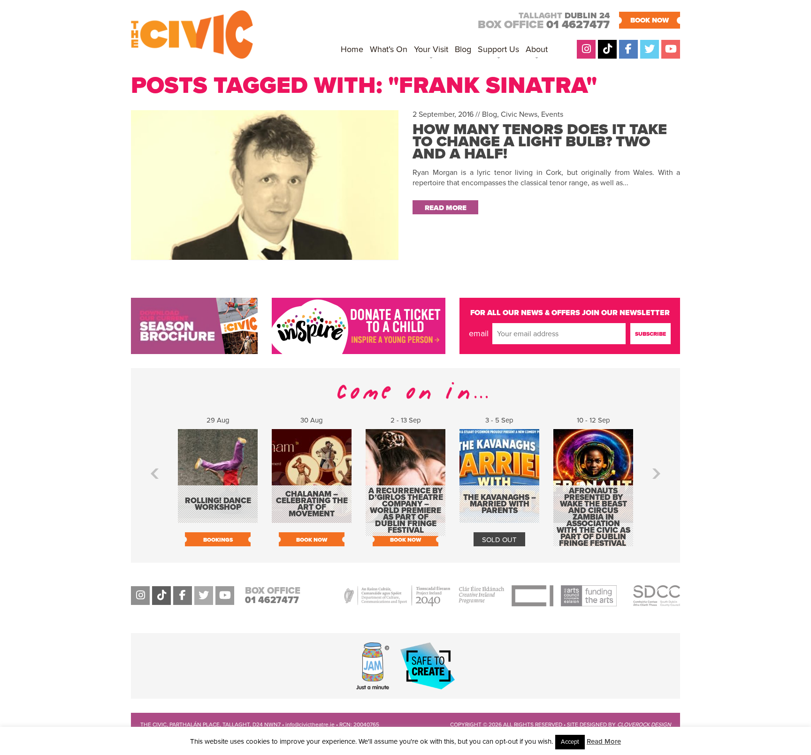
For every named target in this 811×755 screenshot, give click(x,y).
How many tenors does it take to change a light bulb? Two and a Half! (540, 142)
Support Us (498, 49)
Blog (463, 49)
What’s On (388, 49)
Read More (604, 741)
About (537, 49)
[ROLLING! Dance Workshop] (218, 518)
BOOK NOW (649, 20)
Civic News (519, 114)
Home (352, 49)
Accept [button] (570, 742)
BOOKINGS (218, 539)
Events (552, 114)
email (479, 333)
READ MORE (446, 208)
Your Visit (431, 49)
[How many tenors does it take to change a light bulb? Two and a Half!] (264, 254)
